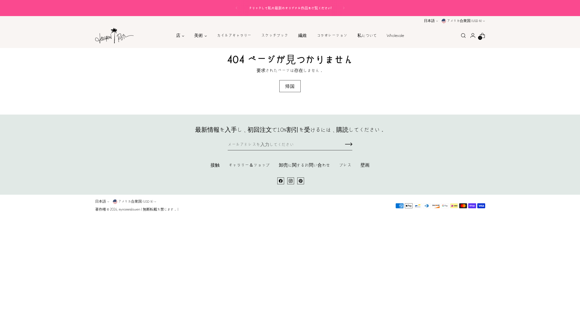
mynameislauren (129, 209)
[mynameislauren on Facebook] (280, 180)
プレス (345, 165)
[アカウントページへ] (472, 35)
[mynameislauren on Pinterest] (300, 180)
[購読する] (348, 144)
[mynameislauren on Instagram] (290, 180)
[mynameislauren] (114, 36)
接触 (215, 165)
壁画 (365, 165)
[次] (344, 8)
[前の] (237, 8)
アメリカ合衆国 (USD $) (464, 21)
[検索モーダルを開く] (463, 35)
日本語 (429, 21)
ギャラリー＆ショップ (249, 165)
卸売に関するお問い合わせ (304, 165)
